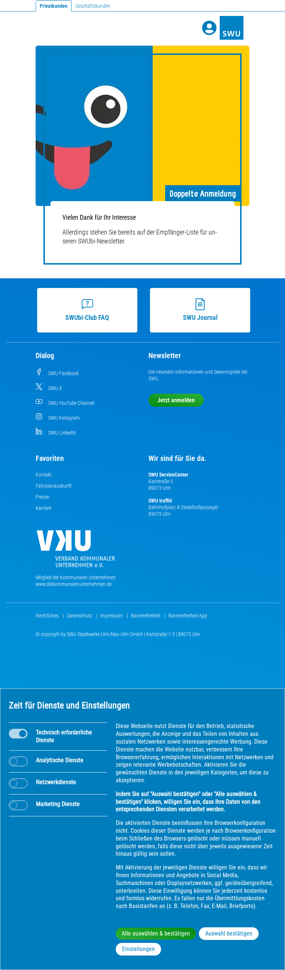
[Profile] (209, 27)
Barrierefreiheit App (187, 616)
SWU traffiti (160, 501)
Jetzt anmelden (176, 400)
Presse (42, 497)
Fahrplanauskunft (54, 486)
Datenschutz (80, 616)
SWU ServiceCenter (168, 475)
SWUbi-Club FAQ (87, 317)
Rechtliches (48, 616)
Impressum (112, 616)
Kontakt (44, 475)
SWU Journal (200, 317)
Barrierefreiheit (146, 616)
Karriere (43, 508)
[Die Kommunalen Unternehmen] (76, 551)
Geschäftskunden (92, 6)
